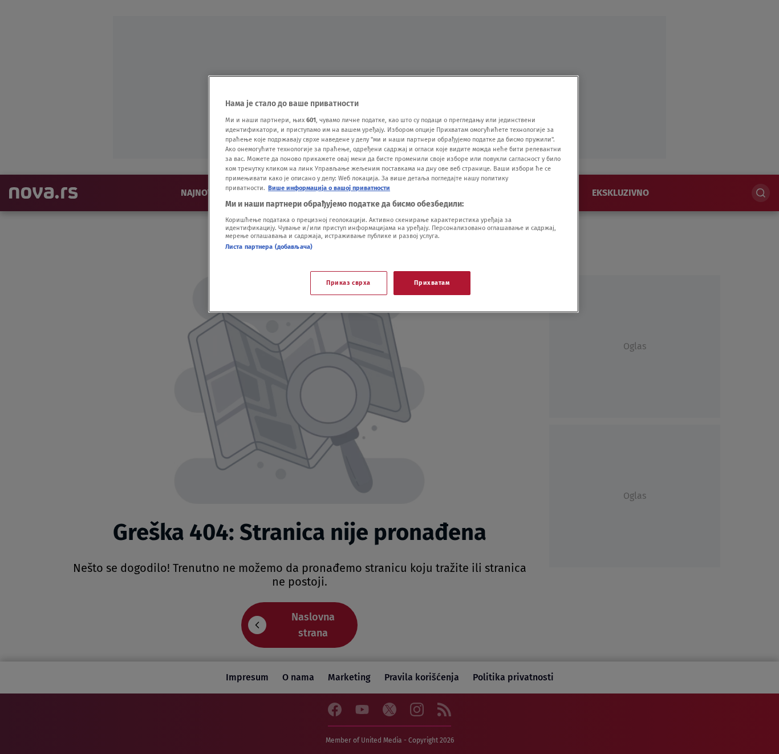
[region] (393, 194)
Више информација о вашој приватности (329, 188)
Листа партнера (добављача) (269, 247)
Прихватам (431, 283)
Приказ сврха (348, 283)
